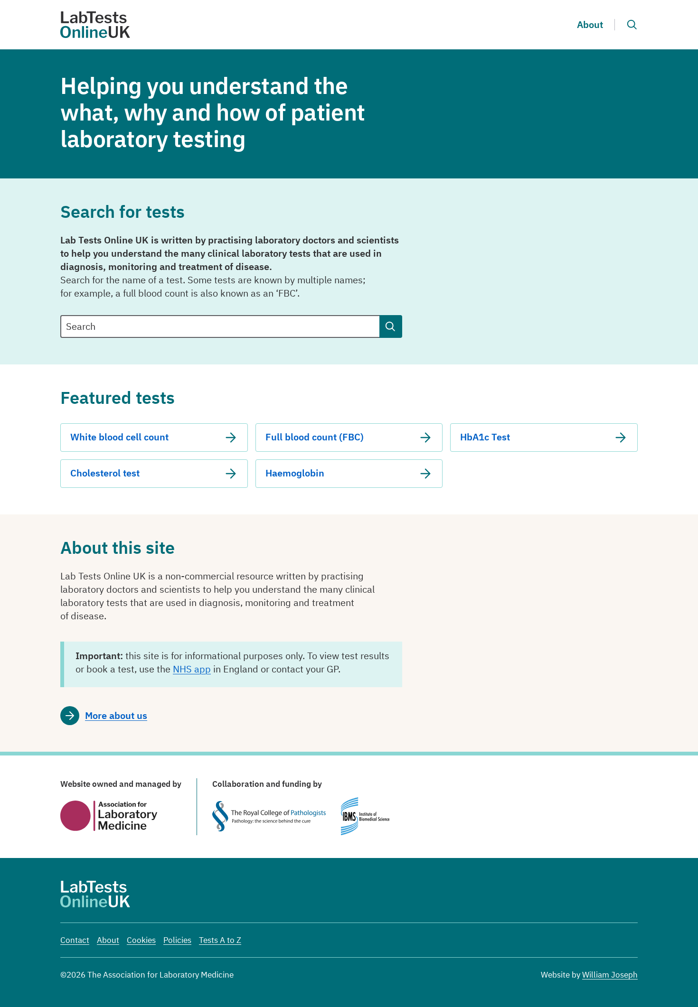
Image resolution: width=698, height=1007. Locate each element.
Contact (74, 940)
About (590, 24)
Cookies (141, 940)
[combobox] (219, 326)
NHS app (192, 668)
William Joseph (610, 975)
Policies (177, 940)
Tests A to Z (220, 940)
